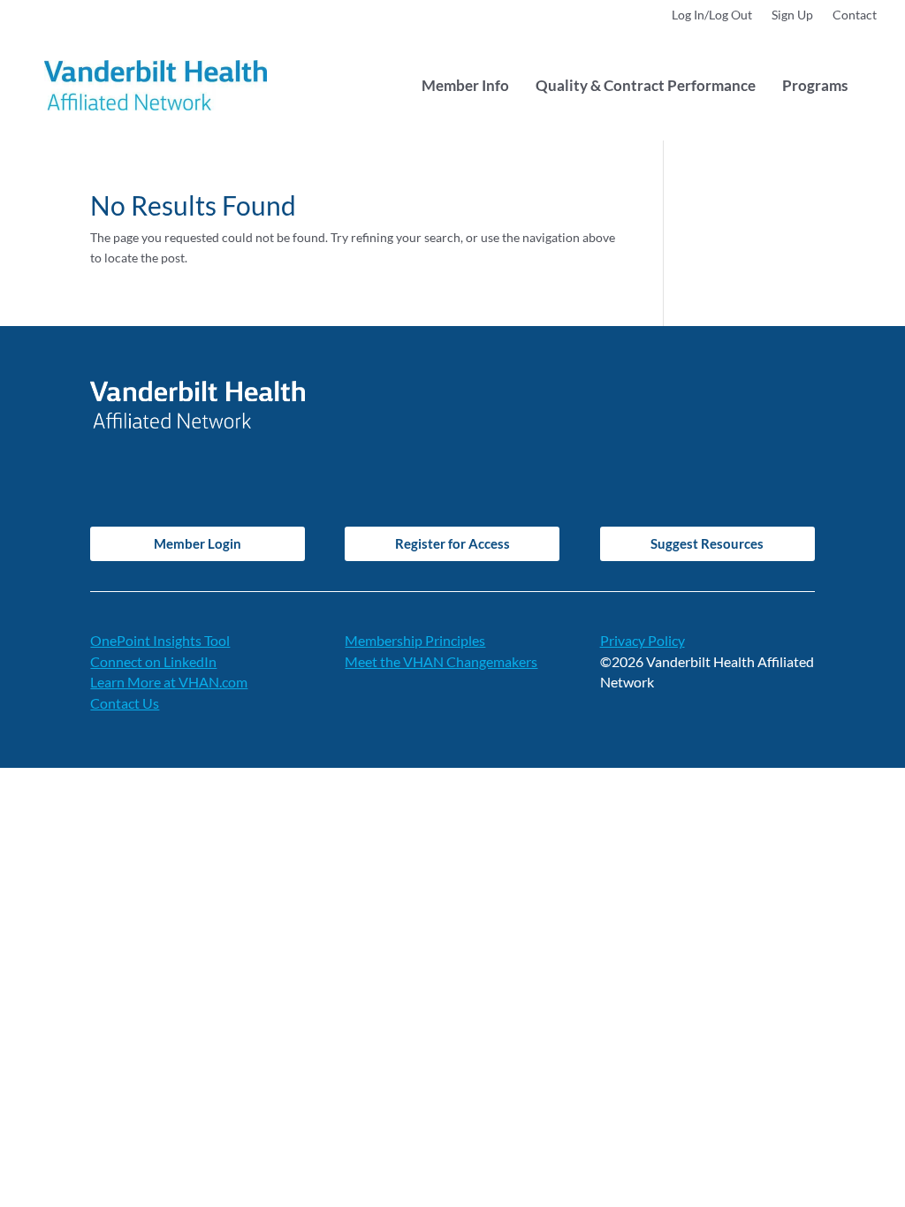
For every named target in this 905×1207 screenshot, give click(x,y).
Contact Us (124, 703)
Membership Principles (415, 640)
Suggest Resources (707, 543)
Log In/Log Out (712, 15)
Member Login (197, 543)
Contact (855, 15)
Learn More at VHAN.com (168, 681)
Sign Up (792, 15)
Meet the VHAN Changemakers (441, 661)
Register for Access (452, 543)
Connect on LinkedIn (153, 661)
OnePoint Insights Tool (160, 640)
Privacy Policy (642, 640)
